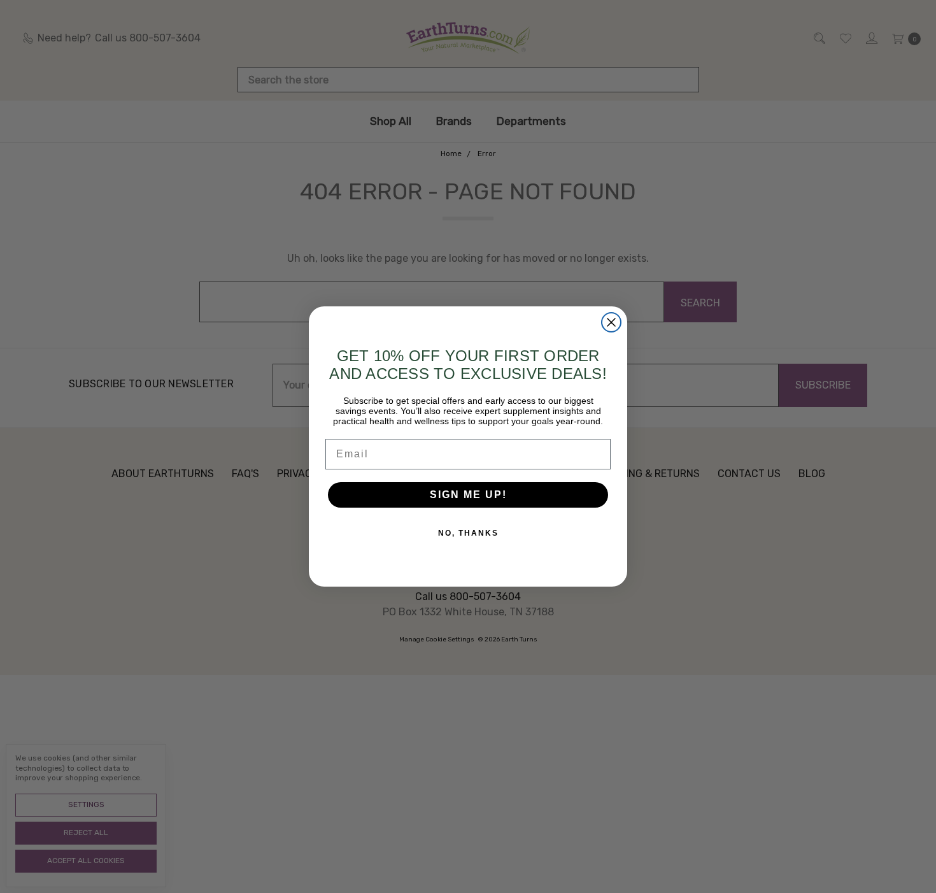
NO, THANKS (468, 533)
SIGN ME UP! (468, 494)
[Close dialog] (611, 322)
